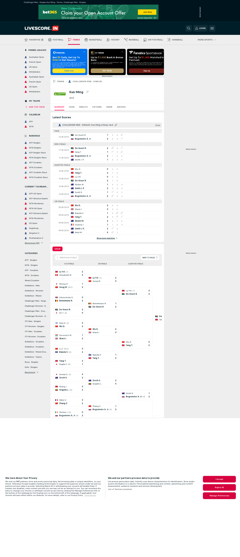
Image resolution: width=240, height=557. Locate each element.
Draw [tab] (57, 249)
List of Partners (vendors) (120, 489)
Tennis (60, 81)
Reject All (219, 487)
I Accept (219, 479)
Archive (121, 107)
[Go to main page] (47, 28)
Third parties (90, 495)
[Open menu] (212, 28)
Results (83, 107)
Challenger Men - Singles (87, 81)
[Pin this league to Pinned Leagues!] (87, 92)
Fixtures (97, 107)
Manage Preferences (219, 495)
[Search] (188, 28)
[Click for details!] (107, 137)
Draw (109, 107)
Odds (72, 107)
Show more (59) (32, 243)
